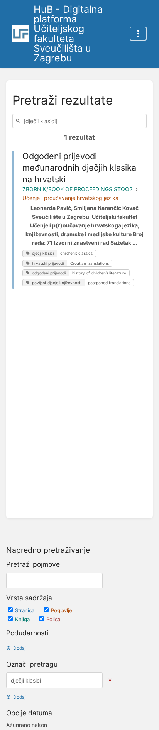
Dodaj (19, 648)
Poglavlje (61, 610)
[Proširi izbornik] (138, 34)
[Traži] (19, 121)
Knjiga (23, 619)
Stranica (25, 610)
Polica (53, 619)
